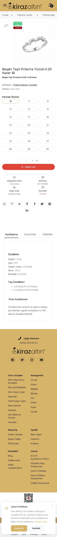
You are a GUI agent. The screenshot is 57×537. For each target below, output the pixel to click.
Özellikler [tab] (49, 234)
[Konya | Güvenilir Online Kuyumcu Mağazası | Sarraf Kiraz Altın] (28, 350)
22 (10, 133)
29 (29, 149)
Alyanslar (12, 396)
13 (11, 109)
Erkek (34, 402)
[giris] (12, 204)
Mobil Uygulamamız (15, 466)
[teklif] (20, 204)
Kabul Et (19, 528)
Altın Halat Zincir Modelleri (16, 381)
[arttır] (37, 161)
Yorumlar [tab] (30, 234)
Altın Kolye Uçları (16, 392)
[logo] (25, 5)
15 (48, 109)
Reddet (36, 528)
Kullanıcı (35, 443)
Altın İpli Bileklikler (17, 387)
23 (29, 133)
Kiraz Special (14, 405)
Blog (10, 456)
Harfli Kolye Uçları (17, 401)
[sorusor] (27, 204)
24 (47, 133)
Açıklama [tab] (11, 234)
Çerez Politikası (38, 471)
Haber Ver (30, 167)
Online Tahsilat (15, 434)
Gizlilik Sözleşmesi (40, 483)
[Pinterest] (49, 204)
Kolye (33, 384)
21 (48, 125)
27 (47, 141)
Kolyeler (12, 410)
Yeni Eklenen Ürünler (14, 416)
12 (48, 101)
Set (32, 398)
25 (10, 141)
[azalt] (32, 161)
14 (29, 109)
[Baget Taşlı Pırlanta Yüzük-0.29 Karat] (34, 43)
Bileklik (34, 389)
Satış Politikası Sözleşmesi (38, 477)
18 (47, 117)
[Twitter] (42, 204)
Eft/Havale (13, 443)
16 (11, 117)
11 (29, 101)
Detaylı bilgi (40, 521)
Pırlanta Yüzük (24, 15)
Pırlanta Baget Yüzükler (25, 85)
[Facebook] (34, 204)
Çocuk (34, 380)
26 (29, 141)
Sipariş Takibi (14, 439)
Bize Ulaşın (36, 434)
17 (29, 117)
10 (10, 101)
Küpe (33, 407)
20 (29, 125)
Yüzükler (12, 422)
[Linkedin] (27, 210)
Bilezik (34, 393)
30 (47, 149)
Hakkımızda (14, 460)
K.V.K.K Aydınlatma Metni (40, 457)
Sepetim (35, 439)
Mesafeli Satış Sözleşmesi (38, 465)
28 (10, 149)
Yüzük (5, 15)
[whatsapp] (4, 204)
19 (10, 125)
